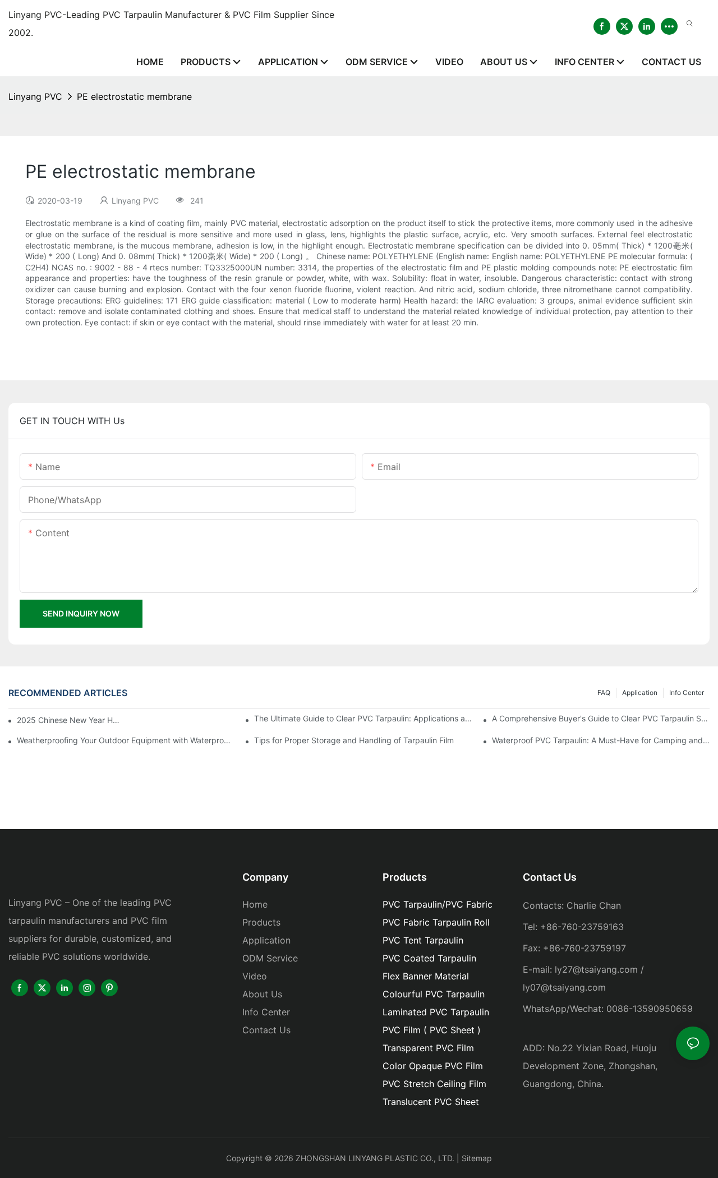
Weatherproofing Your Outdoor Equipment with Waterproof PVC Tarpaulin (125, 740)
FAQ (603, 692)
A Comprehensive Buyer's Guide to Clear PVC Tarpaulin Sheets (601, 718)
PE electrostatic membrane (134, 96)
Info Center (686, 692)
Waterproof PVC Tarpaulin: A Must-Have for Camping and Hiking (601, 740)
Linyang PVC (35, 96)
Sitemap (477, 1158)
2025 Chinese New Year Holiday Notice (69, 720)
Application (639, 692)
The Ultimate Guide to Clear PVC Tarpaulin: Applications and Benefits (363, 718)
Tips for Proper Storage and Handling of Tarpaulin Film (354, 740)
